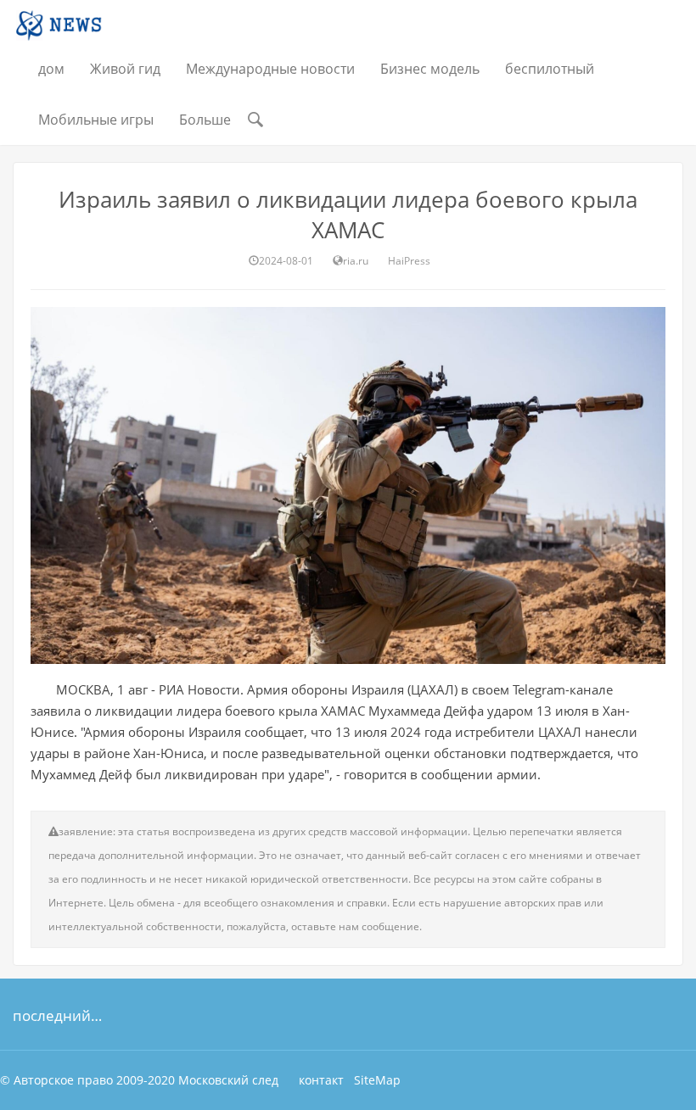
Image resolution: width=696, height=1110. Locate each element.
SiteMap (377, 1080)
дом (51, 68)
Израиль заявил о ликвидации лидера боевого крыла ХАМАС (348, 214)
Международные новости (270, 68)
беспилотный (549, 68)
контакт (321, 1080)
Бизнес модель (430, 68)
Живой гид (125, 68)
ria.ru (355, 261)
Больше (205, 119)
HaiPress (409, 261)
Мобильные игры (96, 119)
